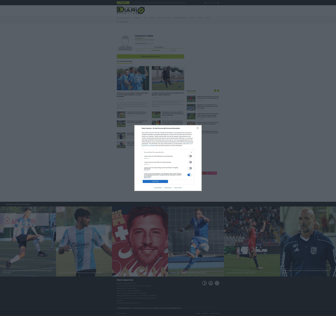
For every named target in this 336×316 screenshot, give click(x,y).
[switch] (189, 156)
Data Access (168, 187)
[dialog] (168, 158)
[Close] (198, 128)
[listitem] (168, 152)
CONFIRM (155, 181)
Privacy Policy (178, 187)
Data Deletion (158, 187)
